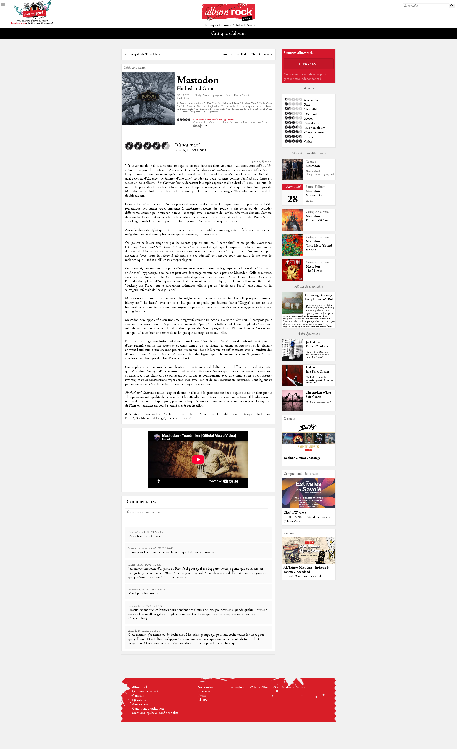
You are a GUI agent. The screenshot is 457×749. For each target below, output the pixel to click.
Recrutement (140, 700)
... (285, 462)
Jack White (313, 342)
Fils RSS (203, 700)
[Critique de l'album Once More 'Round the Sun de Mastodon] (292, 255)
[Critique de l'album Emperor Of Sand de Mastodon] (292, 230)
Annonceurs (140, 704)
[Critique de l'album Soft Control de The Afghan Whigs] (292, 410)
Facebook (204, 691)
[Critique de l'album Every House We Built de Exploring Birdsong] (292, 313)
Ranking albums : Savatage (302, 458)
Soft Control (314, 397)
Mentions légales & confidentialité (155, 713)
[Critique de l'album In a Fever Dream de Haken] (292, 385)
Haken (310, 367)
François (179, 150)
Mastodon (198, 80)
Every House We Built (320, 299)
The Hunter (314, 271)
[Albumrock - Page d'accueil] (228, 20)
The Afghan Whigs (318, 392)
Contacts (138, 696)
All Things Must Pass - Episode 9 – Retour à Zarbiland (307, 570)
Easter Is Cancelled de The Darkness (245, 54)
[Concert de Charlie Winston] (308, 507)
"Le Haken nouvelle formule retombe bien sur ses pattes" (319, 379)
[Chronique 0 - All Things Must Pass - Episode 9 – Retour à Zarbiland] (308, 553)
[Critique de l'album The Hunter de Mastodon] (292, 280)
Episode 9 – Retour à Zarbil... (304, 576)
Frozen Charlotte (317, 346)
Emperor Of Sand (318, 220)
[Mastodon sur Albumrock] (292, 179)
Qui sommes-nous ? (145, 691)
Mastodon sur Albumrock (309, 153)
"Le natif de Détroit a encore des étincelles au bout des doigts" (318, 354)
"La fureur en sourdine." (318, 402)
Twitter (202, 696)
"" (309, 320)
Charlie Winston (295, 513)
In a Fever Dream (317, 372)
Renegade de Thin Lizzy (144, 54)
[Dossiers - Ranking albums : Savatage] (308, 452)
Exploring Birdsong (318, 295)
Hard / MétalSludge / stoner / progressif (320, 173)
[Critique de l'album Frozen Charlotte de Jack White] (292, 360)
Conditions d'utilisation (148, 709)
